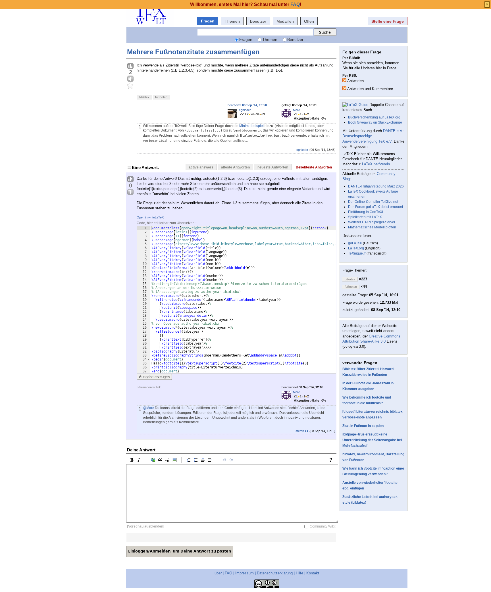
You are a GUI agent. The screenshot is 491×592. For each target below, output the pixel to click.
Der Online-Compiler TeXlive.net (373, 202)
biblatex (144, 97)
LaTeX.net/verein (376, 164)
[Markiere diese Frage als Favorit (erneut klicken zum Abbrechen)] (130, 85)
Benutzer (258, 21)
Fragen (208, 21)
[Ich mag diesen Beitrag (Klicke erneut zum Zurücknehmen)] (130, 66)
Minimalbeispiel (251, 126)
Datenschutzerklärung (275, 573)
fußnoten (161, 97)
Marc (296, 110)
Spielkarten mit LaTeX (365, 217)
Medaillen (285, 21)
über (218, 573)
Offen (309, 21)
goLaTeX (355, 243)
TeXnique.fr (357, 253)
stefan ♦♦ (302, 431)
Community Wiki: (323, 526)
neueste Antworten (272, 167)
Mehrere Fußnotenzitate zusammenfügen (193, 52)
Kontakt (312, 573)
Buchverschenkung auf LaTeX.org (374, 117)
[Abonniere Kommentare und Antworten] (344, 88)
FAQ (228, 573)
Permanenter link (149, 387)
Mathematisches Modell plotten (372, 227)
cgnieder (245, 110)
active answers (201, 167)
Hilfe (299, 573)
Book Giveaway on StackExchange (375, 122)
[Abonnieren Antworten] (344, 80)
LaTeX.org (356, 248)
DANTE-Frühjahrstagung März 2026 (376, 186)
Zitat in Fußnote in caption (363, 426)
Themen (232, 21)
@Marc (148, 408)
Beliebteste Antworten (314, 167)
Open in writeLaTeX (150, 217)
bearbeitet (247, 105)
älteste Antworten (235, 167)
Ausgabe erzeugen (154, 377)
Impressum (244, 573)
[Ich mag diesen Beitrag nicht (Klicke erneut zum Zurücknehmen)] (130, 79)
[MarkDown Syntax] (332, 460)
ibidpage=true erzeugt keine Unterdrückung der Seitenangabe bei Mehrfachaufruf (372, 440)
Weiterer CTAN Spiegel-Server (371, 222)
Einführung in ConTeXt (365, 212)
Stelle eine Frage (387, 21)
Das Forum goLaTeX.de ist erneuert (375, 207)
